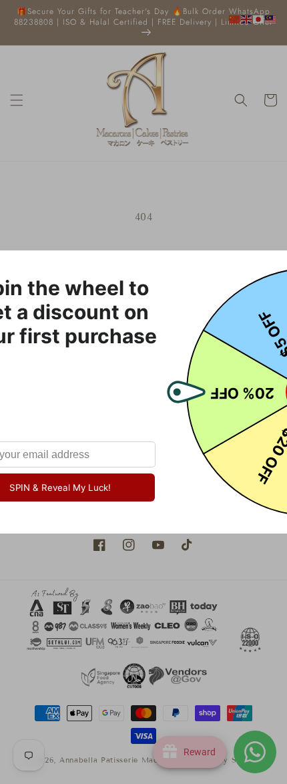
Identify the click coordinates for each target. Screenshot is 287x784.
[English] (247, 19)
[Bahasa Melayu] (271, 19)
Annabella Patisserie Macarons (119, 760)
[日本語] (259, 19)
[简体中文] (235, 19)
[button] (16, 100)
